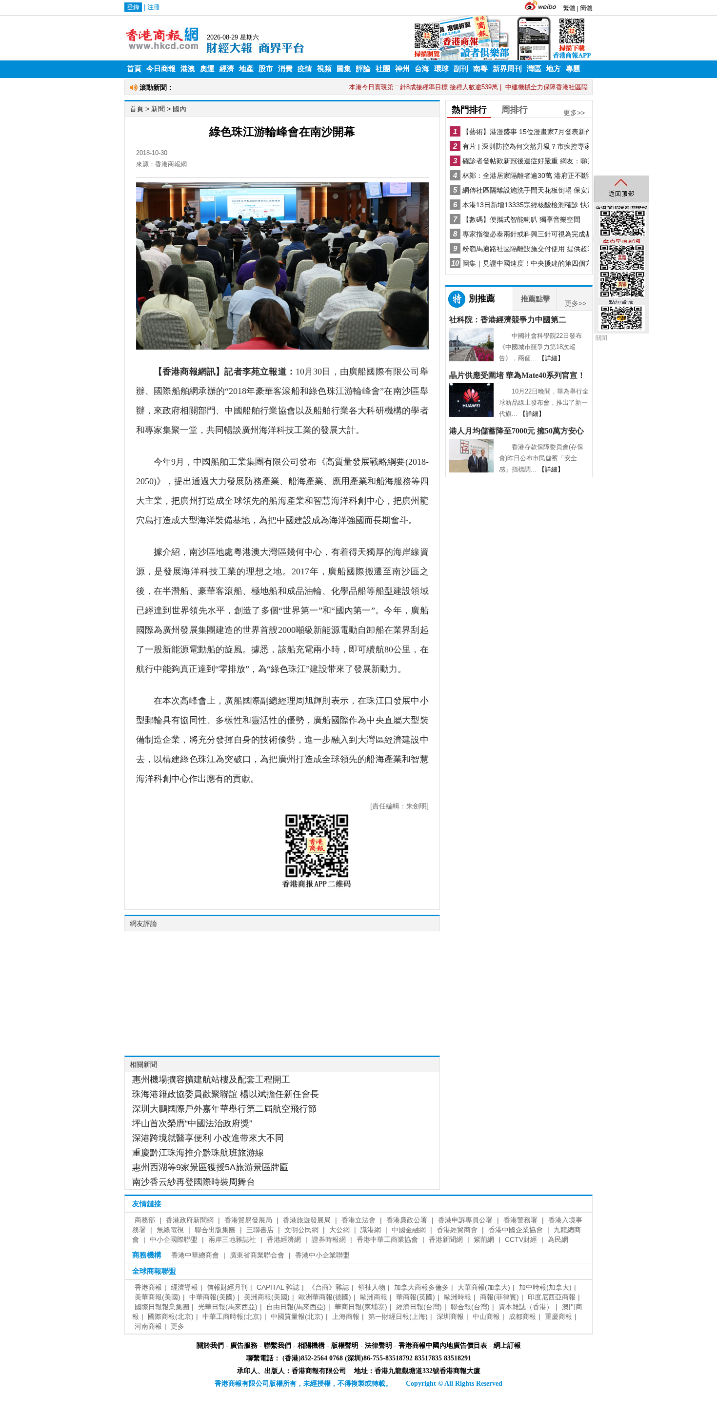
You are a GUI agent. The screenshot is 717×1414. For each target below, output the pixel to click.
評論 (363, 69)
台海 (422, 69)
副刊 (461, 69)
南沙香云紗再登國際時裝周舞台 (193, 1182)
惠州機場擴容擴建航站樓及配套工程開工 (211, 1079)
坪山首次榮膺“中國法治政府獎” (192, 1123)
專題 (573, 69)
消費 (285, 69)
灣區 (534, 69)
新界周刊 (507, 69)
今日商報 (161, 69)
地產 (246, 69)
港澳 (187, 69)
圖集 (344, 69)
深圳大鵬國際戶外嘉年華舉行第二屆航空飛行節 (224, 1109)
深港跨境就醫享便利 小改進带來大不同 (208, 1138)
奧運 (207, 69)
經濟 (226, 69)
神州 (402, 69)
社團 (383, 69)
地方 (553, 69)
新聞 (158, 109)
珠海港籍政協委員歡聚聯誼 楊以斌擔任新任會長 (225, 1094)
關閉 (601, 337)
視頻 (324, 69)
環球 (441, 69)
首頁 (134, 69)
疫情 (305, 69)
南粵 (480, 69)
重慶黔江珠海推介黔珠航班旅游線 (198, 1153)
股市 (266, 69)
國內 (179, 109)
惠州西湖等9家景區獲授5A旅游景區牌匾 (210, 1167)
